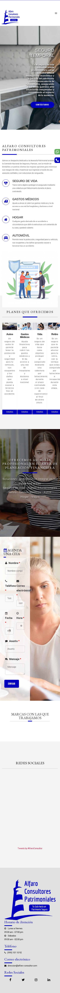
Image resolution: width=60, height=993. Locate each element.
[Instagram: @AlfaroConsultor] (36, 980)
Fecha (8, 620)
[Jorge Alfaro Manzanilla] (53, 5)
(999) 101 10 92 (14, 952)
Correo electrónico (20, 590)
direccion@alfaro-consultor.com (22, 966)
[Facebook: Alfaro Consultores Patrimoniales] (10, 980)
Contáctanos (42, 104)
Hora (20, 617)
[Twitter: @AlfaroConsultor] (23, 980)
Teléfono (9, 588)
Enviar (11, 683)
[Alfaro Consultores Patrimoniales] (34, 5)
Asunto (14, 641)
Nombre (14, 563)
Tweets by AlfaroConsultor (30, 848)
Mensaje (15, 659)
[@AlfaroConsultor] (40, 5)
